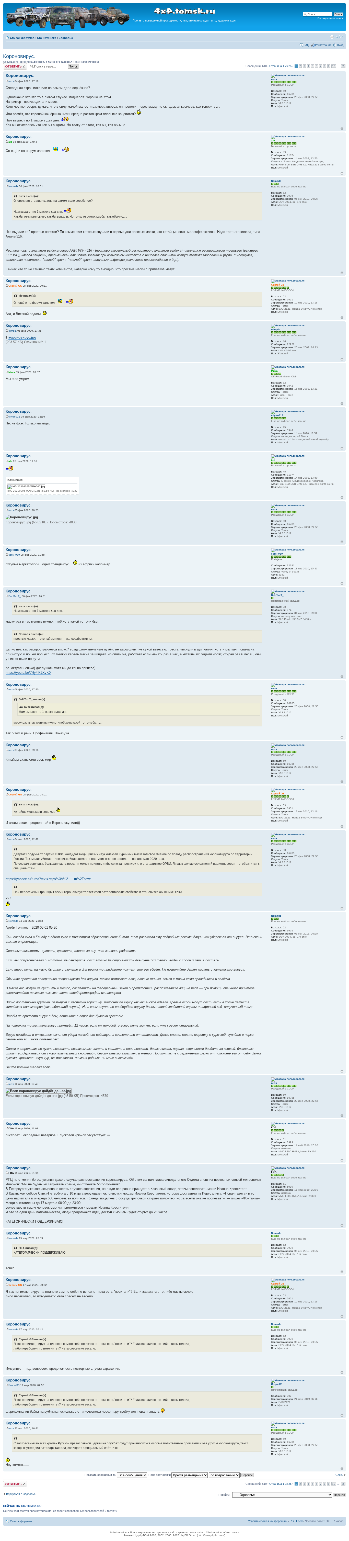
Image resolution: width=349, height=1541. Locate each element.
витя (11, 81)
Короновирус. (19, 56)
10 (333, 66)
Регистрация (323, 45)
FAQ (306, 45)
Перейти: (224, 1494)
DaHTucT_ (14, 596)
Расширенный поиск (330, 18)
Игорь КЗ (13, 1385)
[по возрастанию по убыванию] (231, 1474)
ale (10, 141)
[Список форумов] (68, 28)
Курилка (50, 37)
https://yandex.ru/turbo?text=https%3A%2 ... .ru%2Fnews (48, 879)
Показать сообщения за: (101, 1474)
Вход (340, 45)
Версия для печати (332, 37)
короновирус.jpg (22, 337)
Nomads (13, 186)
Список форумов (22, 37)
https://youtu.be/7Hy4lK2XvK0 (28, 672)
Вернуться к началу (342, 128)
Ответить (9, 64)
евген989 (14, 554)
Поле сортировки (159, 1474)
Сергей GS (15, 285)
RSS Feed (296, 1521)
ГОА (11, 1128)
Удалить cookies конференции (267, 1521)
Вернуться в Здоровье (21, 1493)
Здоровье (66, 37)
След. (339, 1474)
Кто (39, 37)
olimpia (12, 330)
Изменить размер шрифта (339, 37)
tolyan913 (14, 416)
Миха (11, 372)
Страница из (280, 66)
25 (343, 66)
